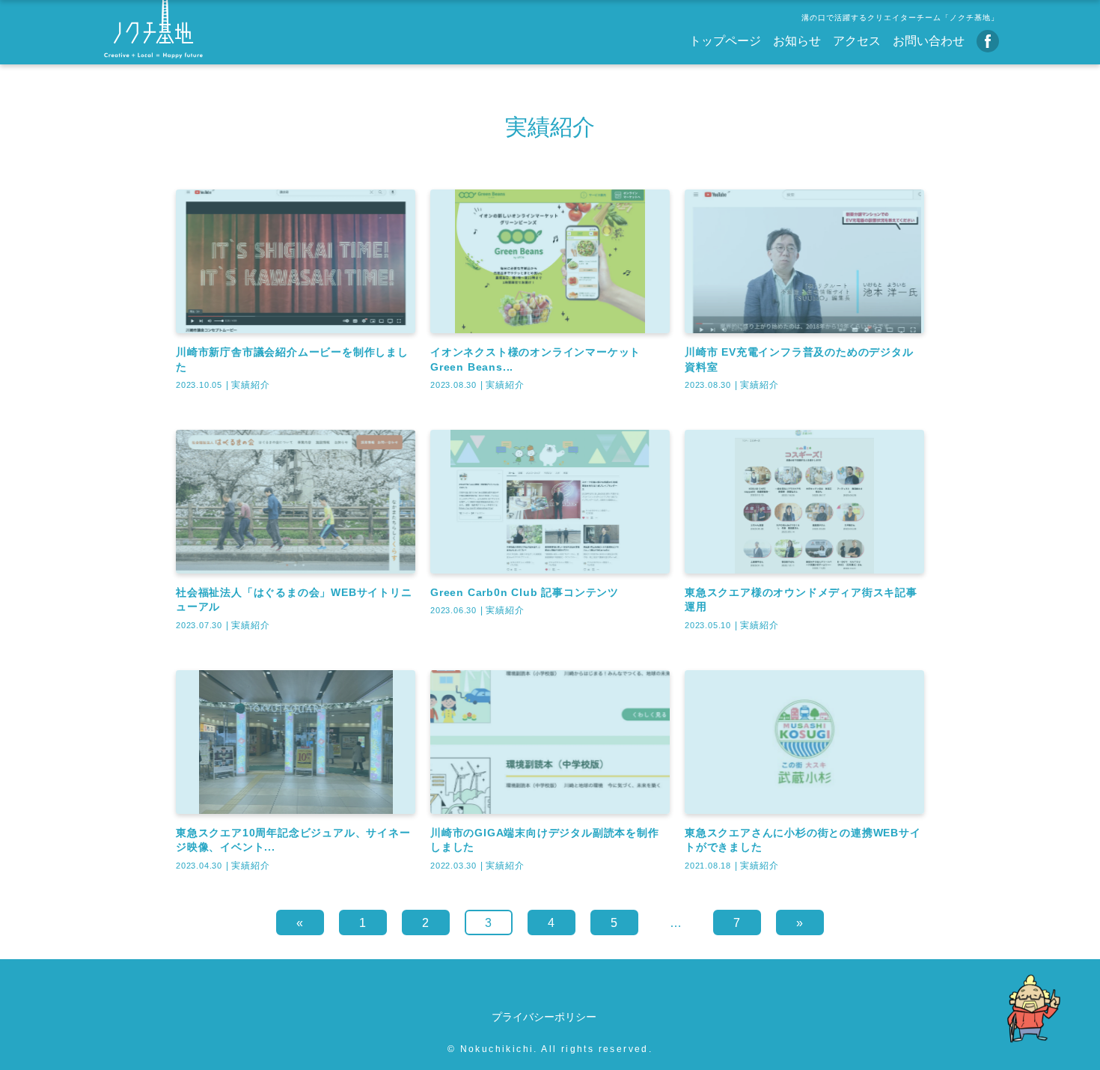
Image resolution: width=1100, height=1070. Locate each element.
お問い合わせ (929, 40)
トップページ (725, 40)
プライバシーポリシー (544, 1017)
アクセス (857, 40)
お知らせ (797, 40)
